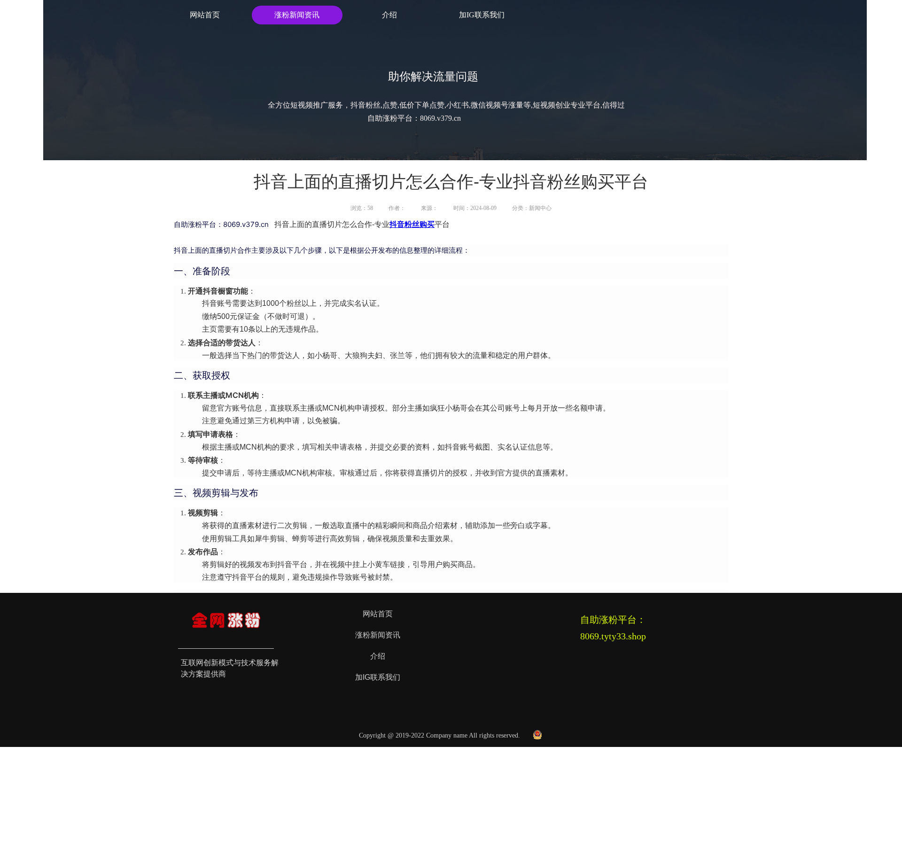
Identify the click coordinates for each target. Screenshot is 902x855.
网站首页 (205, 15)
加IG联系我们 (482, 15)
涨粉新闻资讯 (296, 15)
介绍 (389, 15)
